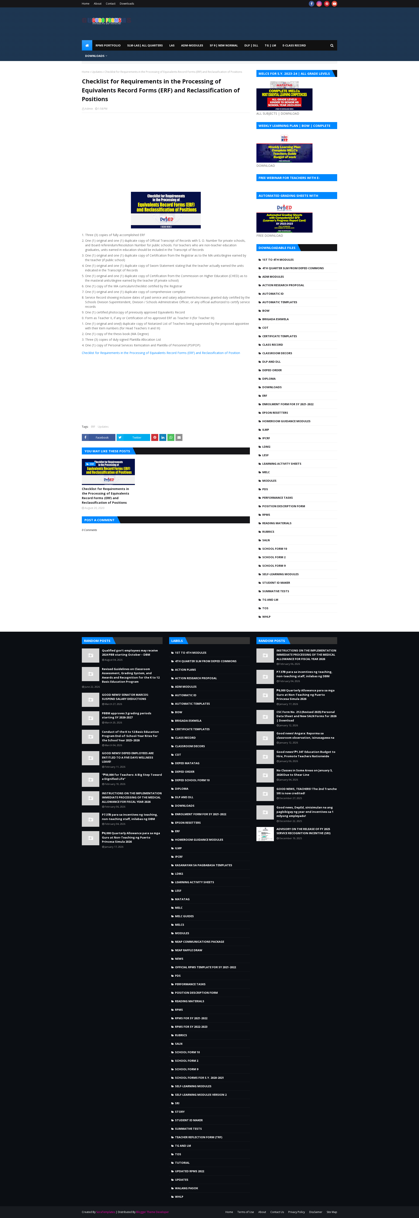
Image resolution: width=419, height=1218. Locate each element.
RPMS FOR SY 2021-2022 (191, 1018)
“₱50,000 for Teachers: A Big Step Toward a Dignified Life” (132, 777)
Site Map (332, 1212)
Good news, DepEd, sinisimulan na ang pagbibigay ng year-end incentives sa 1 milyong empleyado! (304, 811)
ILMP (265, 430)
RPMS (266, 515)
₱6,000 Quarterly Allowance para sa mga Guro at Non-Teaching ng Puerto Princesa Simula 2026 (131, 837)
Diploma (269, 379)
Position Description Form (283, 506)
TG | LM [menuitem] (270, 45)
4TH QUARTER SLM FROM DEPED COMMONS (293, 268)
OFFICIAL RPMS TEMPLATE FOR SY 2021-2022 (205, 967)
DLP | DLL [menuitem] (251, 45)
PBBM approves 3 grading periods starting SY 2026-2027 (126, 715)
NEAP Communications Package (199, 942)
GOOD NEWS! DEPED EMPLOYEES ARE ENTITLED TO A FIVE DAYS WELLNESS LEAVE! (128, 757)
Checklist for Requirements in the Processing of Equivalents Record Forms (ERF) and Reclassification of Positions (105, 496)
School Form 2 (273, 557)
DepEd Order (272, 370)
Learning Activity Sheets (281, 464)
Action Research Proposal (283, 285)
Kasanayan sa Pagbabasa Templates (203, 865)
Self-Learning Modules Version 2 (201, 1095)
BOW (266, 311)
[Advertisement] (166, 147)
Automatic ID (273, 294)
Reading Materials (277, 523)
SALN (266, 540)
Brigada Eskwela (275, 319)
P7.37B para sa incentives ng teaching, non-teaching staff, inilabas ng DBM (130, 817)
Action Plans (185, 670)
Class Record (272, 345)
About (97, 3)
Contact (110, 3)
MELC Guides (184, 916)
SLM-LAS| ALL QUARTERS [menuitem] (145, 45)
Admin (89, 109)
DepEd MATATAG (187, 763)
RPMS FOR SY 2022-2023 (191, 1027)
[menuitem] (87, 45)
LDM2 (266, 447)
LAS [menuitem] (172, 45)
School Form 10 (274, 549)
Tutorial (182, 1163)
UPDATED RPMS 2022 (189, 1171)
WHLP (266, 617)
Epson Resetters (275, 413)
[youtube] (334, 4)
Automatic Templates (279, 302)
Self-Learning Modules (280, 574)
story (180, 1112)
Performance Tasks (277, 498)
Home (85, 3)
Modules (269, 481)
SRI (177, 1103)
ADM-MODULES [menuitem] (192, 45)
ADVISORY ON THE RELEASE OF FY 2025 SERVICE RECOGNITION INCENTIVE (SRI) (303, 831)
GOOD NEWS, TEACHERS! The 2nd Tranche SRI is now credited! (306, 791)
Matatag (182, 899)
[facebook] (311, 4)
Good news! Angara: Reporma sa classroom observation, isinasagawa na (305, 735)
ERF (93, 427)
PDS (265, 489)
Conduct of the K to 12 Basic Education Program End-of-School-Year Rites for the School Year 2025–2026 (130, 736)
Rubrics (268, 532)
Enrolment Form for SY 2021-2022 (287, 404)
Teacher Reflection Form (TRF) (198, 1137)
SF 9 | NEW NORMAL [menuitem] (224, 45)
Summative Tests (275, 591)
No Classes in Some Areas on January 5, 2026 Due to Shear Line (304, 772)
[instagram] (319, 4)
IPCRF (266, 438)
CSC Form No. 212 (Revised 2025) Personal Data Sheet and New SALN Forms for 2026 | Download (306, 716)
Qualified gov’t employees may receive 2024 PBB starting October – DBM (130, 652)
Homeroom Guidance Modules (286, 421)
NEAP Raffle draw (188, 950)
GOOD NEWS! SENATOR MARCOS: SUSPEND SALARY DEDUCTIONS (125, 697)
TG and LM (270, 600)
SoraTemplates (105, 1212)
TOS (265, 608)
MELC (266, 472)
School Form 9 (273, 566)
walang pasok (186, 1188)
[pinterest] (327, 4)
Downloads (127, 3)
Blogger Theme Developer (152, 1212)
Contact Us (277, 1212)
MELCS (179, 925)
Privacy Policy (296, 1212)
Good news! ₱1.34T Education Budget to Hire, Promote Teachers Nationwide (305, 754)
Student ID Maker (276, 583)
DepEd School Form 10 (192, 780)
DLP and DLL (271, 362)
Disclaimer (315, 1212)
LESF (265, 455)
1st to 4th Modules (278, 260)
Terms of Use (245, 1212)
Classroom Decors (277, 353)
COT (265, 328)
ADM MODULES (273, 277)
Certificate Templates (279, 336)
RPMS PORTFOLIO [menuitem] (108, 45)
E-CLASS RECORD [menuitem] (294, 45)
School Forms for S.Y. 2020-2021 (199, 1078)
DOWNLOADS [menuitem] (95, 56)
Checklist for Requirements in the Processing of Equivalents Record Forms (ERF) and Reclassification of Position (161, 353)
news (179, 959)
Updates (97, 72)
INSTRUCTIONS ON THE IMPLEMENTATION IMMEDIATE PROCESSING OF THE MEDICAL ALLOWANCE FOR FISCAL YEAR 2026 (132, 797)
